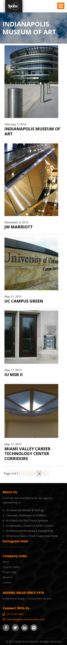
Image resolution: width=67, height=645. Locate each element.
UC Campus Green (23, 301)
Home (6, 561)
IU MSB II (13, 374)
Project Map (9, 572)
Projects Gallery (11, 567)
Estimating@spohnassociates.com (26, 619)
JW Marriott (18, 227)
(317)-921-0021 (15, 614)
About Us (8, 577)
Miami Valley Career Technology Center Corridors (27, 453)
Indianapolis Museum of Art (32, 131)
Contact (7, 582)
